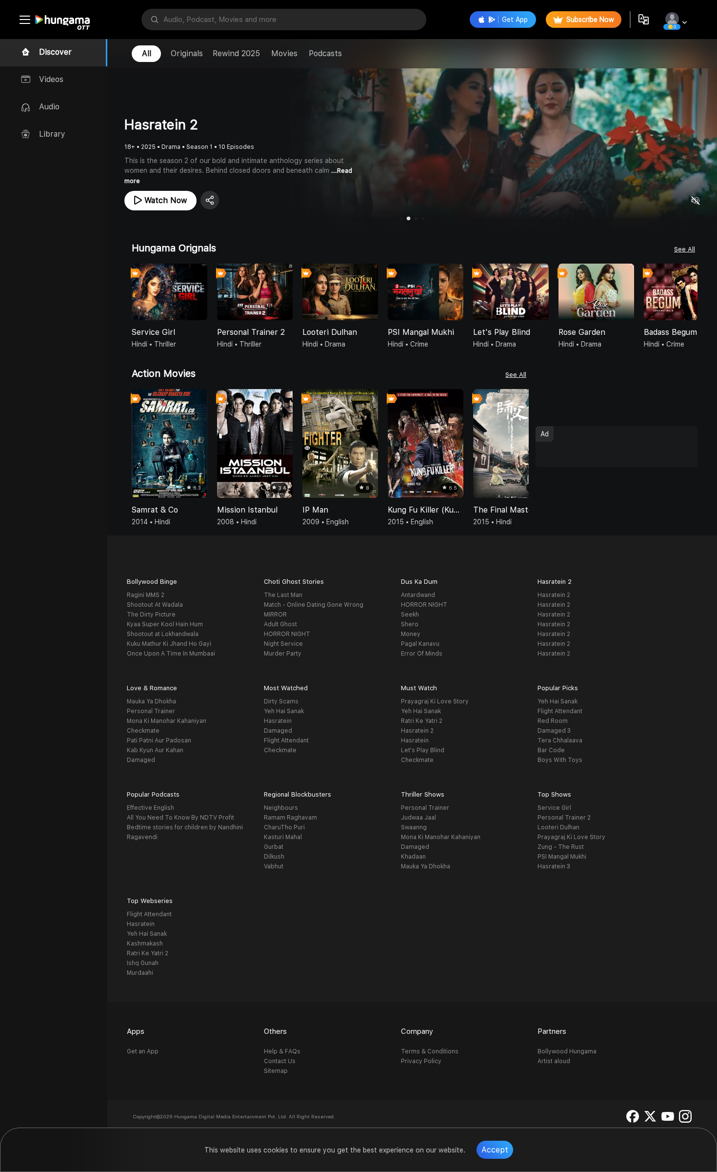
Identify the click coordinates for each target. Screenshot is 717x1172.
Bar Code (551, 750)
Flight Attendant (286, 740)
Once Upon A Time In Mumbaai (171, 653)
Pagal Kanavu (420, 643)
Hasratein (278, 721)
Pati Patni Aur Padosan (159, 740)
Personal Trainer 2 (564, 817)
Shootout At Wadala (155, 604)
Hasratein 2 (554, 595)
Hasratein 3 (554, 866)
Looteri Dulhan (558, 827)
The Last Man (283, 595)
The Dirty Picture (151, 614)
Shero (409, 624)
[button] (689, 293)
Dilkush (274, 856)
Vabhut (273, 866)
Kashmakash (145, 943)
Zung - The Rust (561, 846)
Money (410, 634)
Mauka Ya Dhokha (151, 701)
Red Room (553, 721)
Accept (494, 1149)
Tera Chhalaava (560, 740)
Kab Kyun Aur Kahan (155, 750)
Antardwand (418, 595)
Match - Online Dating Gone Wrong (313, 604)
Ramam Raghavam (290, 817)
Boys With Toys (560, 760)
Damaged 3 (554, 730)
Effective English (150, 807)
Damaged (141, 760)
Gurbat (273, 846)
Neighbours (281, 807)
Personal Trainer (151, 711)
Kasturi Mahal (283, 837)
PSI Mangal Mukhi (562, 856)
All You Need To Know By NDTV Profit (180, 817)
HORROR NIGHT (287, 634)
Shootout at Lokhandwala (163, 634)
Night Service (283, 643)
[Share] (209, 200)
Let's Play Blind (422, 750)
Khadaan (413, 856)
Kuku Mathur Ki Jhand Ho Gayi (169, 643)
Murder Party (282, 653)
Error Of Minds (421, 653)
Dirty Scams (281, 701)
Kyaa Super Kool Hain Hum (165, 624)
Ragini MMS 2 (145, 595)
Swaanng (414, 827)
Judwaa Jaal (418, 817)
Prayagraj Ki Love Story (435, 701)
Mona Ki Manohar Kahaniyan (166, 721)
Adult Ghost (280, 624)
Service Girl (554, 807)
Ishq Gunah (143, 963)
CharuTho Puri (284, 827)
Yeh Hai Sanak (284, 711)
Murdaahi (140, 972)
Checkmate (143, 730)
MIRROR (275, 614)
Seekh (410, 614)
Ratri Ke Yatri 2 (421, 721)
